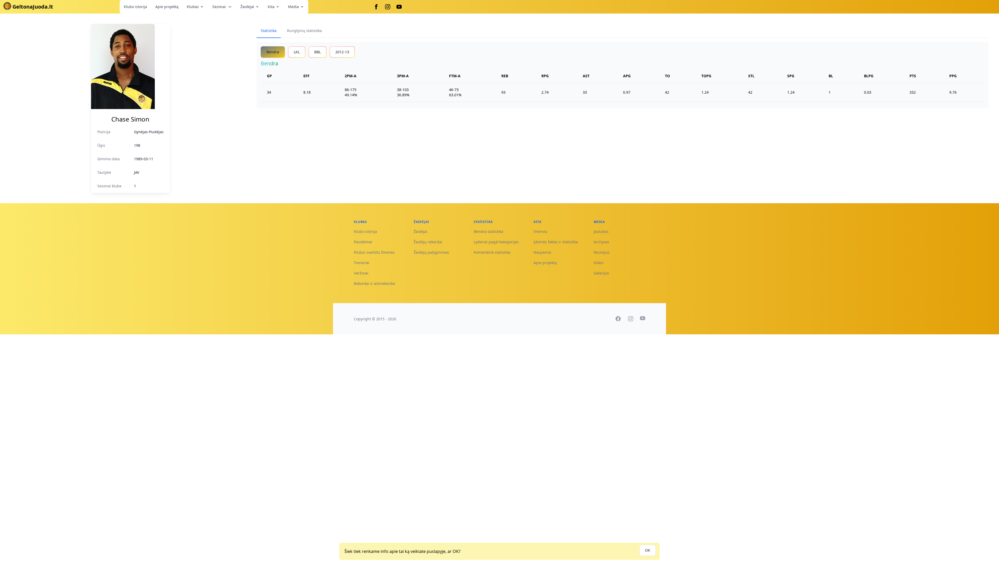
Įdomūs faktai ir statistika (556, 241)
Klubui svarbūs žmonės (374, 252)
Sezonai (219, 6)
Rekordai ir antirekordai (374, 283)
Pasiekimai (363, 241)
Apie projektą (166, 6)
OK (647, 550)
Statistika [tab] (269, 30)
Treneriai (361, 262)
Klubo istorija (135, 6)
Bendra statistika (488, 231)
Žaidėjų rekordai (428, 241)
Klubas (193, 6)
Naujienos (542, 252)
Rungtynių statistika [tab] (304, 30)
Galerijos (601, 273)
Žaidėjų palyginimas (431, 252)
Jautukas (601, 231)
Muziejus (602, 252)
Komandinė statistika (492, 252)
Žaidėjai (247, 6)
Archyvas (601, 241)
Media (293, 6)
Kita (271, 6)
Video (598, 262)
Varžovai (361, 273)
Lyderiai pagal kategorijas (496, 241)
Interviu (540, 231)
